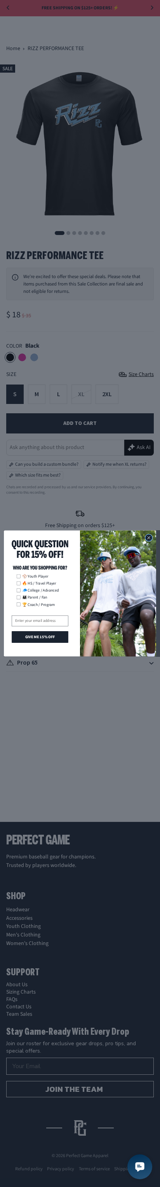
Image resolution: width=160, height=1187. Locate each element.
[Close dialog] (148, 537)
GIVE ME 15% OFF (40, 637)
